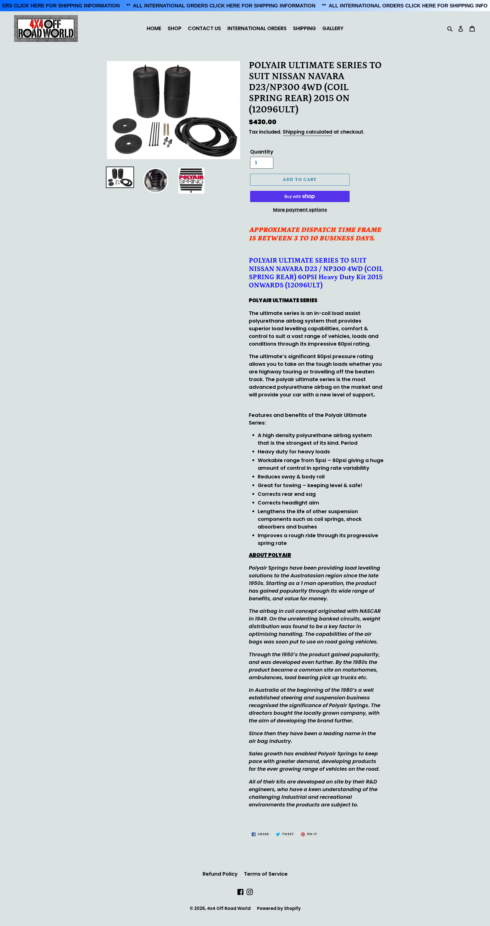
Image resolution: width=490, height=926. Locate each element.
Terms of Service (266, 873)
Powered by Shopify (279, 908)
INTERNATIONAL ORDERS (257, 28)
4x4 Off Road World (229, 908)
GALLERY (333, 28)
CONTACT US (204, 28)
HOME (154, 28)
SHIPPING (304, 28)
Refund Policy (220, 873)
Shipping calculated (307, 131)
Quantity (261, 151)
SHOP (174, 28)
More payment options (300, 209)
